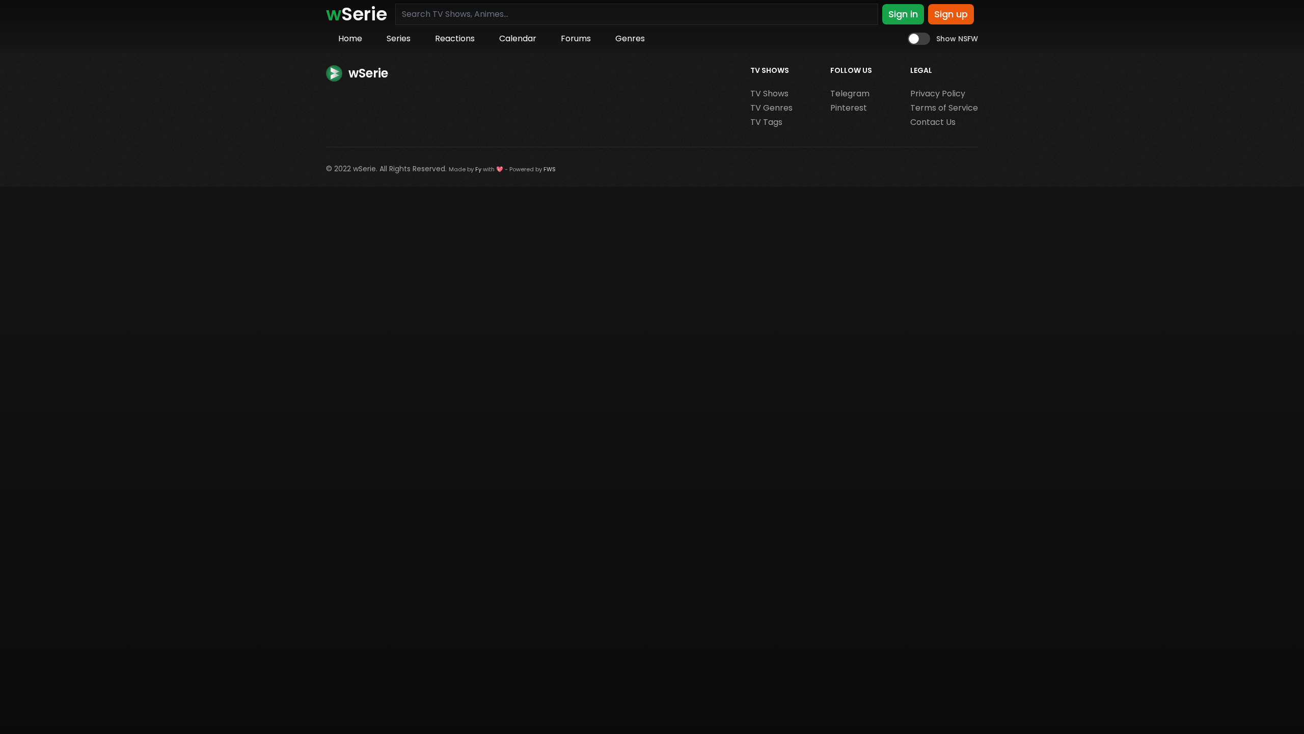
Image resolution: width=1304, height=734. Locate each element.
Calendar (517, 38)
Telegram (850, 93)
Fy (478, 169)
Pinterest (848, 108)
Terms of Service (944, 108)
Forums (576, 38)
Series (399, 38)
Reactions (455, 38)
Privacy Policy (937, 93)
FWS (550, 169)
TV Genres (771, 108)
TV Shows (769, 93)
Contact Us (933, 122)
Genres (630, 38)
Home (350, 38)
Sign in (903, 14)
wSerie (364, 169)
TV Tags (766, 122)
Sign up (951, 14)
